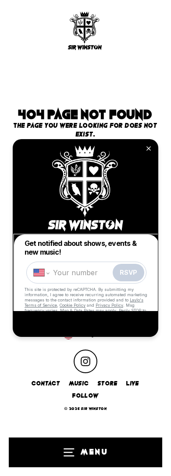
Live (132, 383)
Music (79, 383)
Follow (85, 396)
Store (108, 383)
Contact (46, 383)
